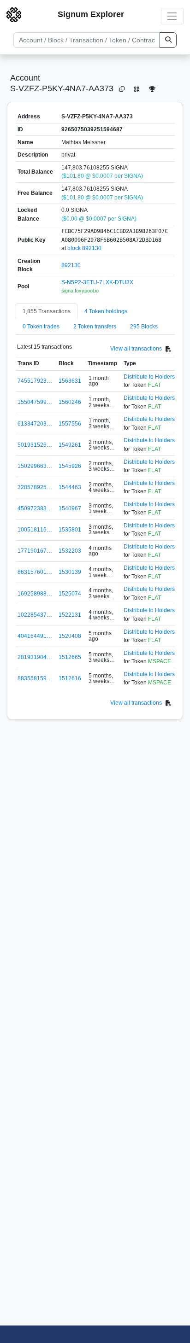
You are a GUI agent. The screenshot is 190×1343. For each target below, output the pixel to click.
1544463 (70, 487)
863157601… (35, 572)
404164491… (35, 636)
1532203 (70, 551)
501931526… (35, 445)
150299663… (35, 466)
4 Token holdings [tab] (105, 311)
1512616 (70, 678)
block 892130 (84, 248)
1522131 (70, 615)
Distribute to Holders (149, 377)
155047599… (35, 402)
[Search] (168, 40)
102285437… (35, 615)
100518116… (35, 529)
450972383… (35, 508)
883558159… (35, 678)
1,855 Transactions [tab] (47, 311)
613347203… (35, 423)
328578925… (35, 487)
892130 (71, 265)
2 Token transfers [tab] (94, 326)
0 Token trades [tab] (41, 326)
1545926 (70, 466)
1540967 (70, 508)
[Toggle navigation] (172, 16)
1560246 (70, 402)
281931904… (35, 657)
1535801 (70, 529)
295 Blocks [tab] (144, 326)
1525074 (70, 593)
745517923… (35, 381)
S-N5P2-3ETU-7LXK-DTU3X (97, 282)
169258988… (35, 593)
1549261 (70, 445)
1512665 (70, 657)
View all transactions (136, 348)
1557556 (70, 423)
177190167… (35, 551)
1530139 (70, 572)
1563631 (70, 381)
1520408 (70, 636)
